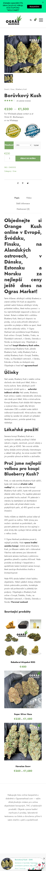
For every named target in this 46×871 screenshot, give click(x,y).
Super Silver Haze (23, 714)
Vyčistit (36, 145)
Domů (6, 89)
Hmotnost (9, 145)
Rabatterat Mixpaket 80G (23, 662)
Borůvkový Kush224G (24, 859)
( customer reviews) (24, 101)
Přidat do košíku (28, 158)
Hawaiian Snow (23, 766)
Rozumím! (34, 6)
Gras (12, 89)
